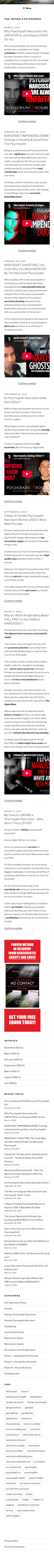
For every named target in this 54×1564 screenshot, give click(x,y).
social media (12, 1499)
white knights (13, 1516)
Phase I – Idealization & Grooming (21, 1356)
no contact (39, 1461)
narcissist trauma (36, 1451)
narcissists (34, 1445)
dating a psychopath (16, 1397)
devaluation (36, 1397)
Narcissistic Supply (14, 1344)
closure (25, 1391)
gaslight (29, 1407)
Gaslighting (10, 1326)
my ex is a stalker (32, 1424)
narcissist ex (12, 1434)
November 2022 (12, 1047)
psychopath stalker (15, 1478)
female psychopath (37, 1402)
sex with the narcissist (17, 1489)
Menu (28, 8)
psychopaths (31, 1472)
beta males (11, 1391)
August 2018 (10, 1077)
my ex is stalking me (16, 1429)
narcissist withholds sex (18, 1461)
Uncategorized (11, 1373)
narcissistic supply (15, 1445)
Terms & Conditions (14, 1547)
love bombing (13, 1424)
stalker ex (38, 1499)
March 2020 (10, 1053)
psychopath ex (13, 1472)
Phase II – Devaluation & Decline (20, 1361)
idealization (12, 1418)
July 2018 (9, 1083)
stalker (25, 1499)
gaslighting (27, 1413)
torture (9, 1510)
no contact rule (13, 1467)
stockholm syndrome (28, 1505)
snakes (29, 1494)
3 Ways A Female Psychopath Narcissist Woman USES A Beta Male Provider (25, 520)
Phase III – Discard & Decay (18, 1367)
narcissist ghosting (14, 1332)
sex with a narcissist (30, 1483)
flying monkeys (13, 1407)
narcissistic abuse (31, 1434)
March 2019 (10, 1071)
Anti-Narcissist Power (15, 1302)
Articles (8, 1308)
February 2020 (11, 1059)
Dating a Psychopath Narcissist (20, 1314)
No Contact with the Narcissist (19, 1350)
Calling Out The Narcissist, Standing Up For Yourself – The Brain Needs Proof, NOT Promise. (26, 1158)
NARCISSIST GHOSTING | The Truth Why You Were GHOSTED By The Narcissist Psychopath (25, 269)
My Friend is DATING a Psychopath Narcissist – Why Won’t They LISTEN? (23, 819)
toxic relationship (26, 1510)
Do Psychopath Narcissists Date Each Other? (27, 1182)
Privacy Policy (11, 1541)
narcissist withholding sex (19, 1456)
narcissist (35, 1429)
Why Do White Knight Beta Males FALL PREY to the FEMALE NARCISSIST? (26, 619)
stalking (10, 1505)
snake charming (14, 1494)
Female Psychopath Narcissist (19, 1320)
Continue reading (27, 121)
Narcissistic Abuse (13, 1338)
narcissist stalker (14, 1451)
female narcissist (14, 1402)
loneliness (26, 1418)
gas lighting (12, 1413)
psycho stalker (36, 1478)
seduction (11, 1483)
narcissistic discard (15, 1440)
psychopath (31, 1467)
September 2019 (13, 1065)
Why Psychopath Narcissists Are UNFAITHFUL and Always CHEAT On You (26, 35)
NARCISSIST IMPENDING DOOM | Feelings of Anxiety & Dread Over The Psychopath (26, 140)
